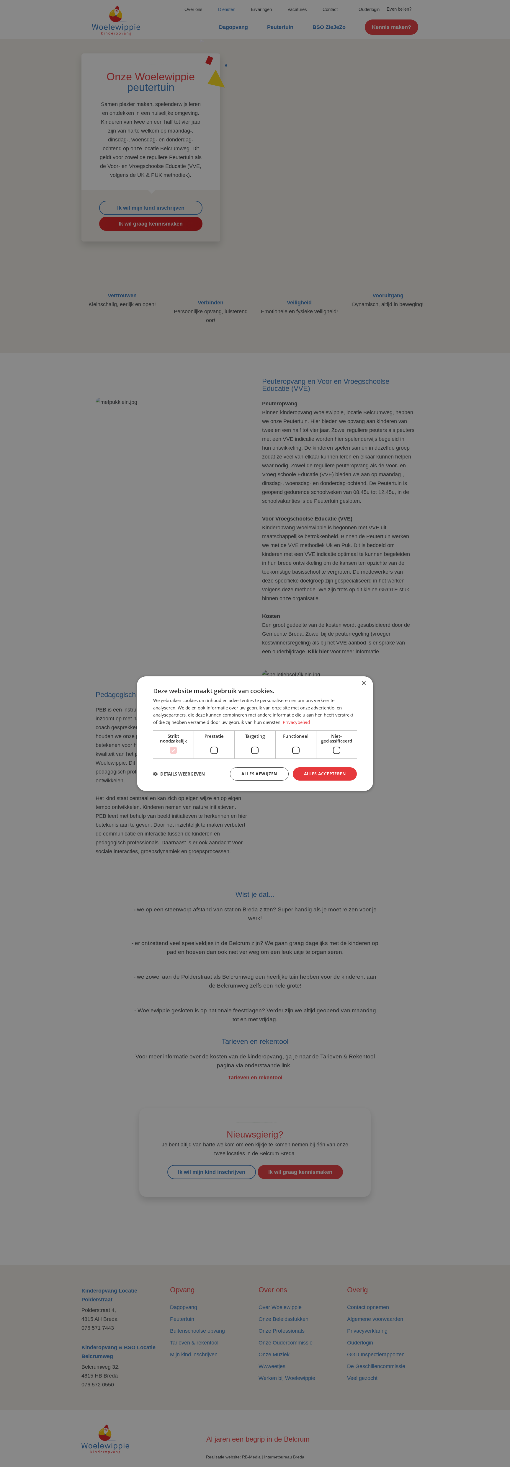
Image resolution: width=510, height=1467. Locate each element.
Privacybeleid (296, 722)
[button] (179, 774)
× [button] (363, 683)
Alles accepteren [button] (325, 773)
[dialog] (255, 733)
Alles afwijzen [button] (259, 773)
